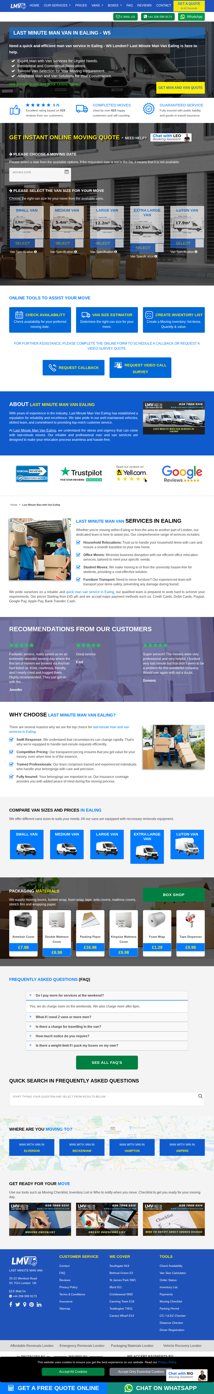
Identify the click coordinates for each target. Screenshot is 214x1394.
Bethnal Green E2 (121, 1273)
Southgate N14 (119, 1265)
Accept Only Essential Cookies (141, 1371)
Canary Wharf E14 (122, 1315)
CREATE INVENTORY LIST (175, 320)
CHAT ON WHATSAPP (166, 1388)
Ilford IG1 (116, 1287)
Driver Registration (172, 1330)
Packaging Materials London (132, 1345)
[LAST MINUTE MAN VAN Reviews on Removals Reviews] (32, 474)
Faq (129, 5)
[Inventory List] (107, 1219)
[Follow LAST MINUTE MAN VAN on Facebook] (10, 1305)
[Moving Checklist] (40, 1219)
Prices (81, 5)
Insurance (66, 1301)
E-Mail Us (19, 1291)
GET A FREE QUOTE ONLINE (57, 1388)
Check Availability (171, 1265)
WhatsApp (195, 16)
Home (34, 5)
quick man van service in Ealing (90, 592)
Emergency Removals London (82, 1345)
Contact (163, 5)
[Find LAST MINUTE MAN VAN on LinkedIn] (39, 1305)
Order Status (168, 1280)
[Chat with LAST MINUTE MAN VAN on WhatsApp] (130, 1388)
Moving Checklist (171, 1301)
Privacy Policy (167, 1362)
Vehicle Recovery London (182, 1345)
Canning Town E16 (122, 1301)
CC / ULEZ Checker (173, 1315)
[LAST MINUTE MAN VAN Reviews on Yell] (132, 474)
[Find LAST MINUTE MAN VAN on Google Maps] (24, 1305)
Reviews (144, 5)
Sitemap (64, 1308)
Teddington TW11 (121, 1308)
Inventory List (168, 1287)
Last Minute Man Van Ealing (34, 430)
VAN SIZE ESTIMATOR (107, 320)
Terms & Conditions (72, 1294)
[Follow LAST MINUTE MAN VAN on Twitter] (17, 1305)
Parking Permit (169, 1308)
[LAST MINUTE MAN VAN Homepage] (18, 6)
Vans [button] (96, 5)
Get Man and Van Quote (180, 87)
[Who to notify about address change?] (174, 1219)
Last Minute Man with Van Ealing (41, 504)
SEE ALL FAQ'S (107, 1062)
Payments (166, 1294)
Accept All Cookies (73, 1371)
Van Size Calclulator (173, 1273)
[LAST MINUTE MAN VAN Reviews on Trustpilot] (82, 474)
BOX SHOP (174, 895)
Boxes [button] (113, 5)
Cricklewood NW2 (121, 1294)
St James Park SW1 (123, 1280)
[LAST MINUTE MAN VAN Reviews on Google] (182, 474)
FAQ (62, 1273)
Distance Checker (171, 1322)
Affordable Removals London (32, 1345)
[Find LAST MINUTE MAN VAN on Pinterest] (31, 1305)
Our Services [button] (56, 5)
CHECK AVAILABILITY (40, 320)
